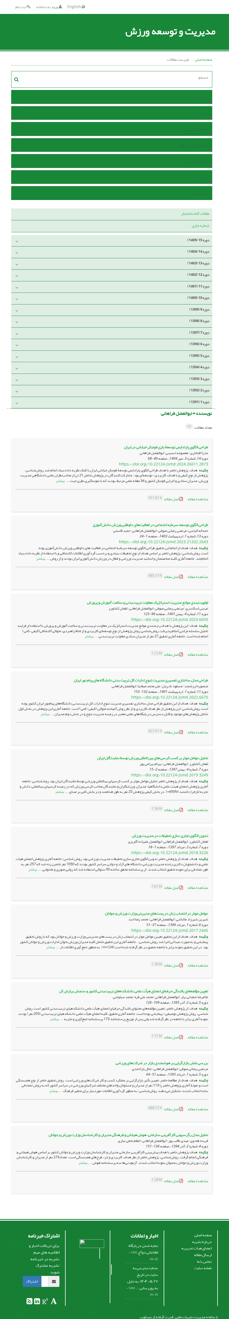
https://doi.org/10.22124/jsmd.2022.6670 (169, 697)
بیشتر (60, 480)
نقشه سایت (203, 1268)
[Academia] (53, 1302)
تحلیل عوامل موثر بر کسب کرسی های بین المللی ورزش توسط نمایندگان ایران (152, 758)
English (74, 7)
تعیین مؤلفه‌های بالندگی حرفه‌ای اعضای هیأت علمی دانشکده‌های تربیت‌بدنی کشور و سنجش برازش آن (133, 991)
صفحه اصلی (203, 59)
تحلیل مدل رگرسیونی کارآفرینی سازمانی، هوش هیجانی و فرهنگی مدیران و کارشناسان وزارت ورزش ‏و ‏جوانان (128, 1134)
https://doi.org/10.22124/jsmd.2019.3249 (169, 775)
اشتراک (32, 1281)
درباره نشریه (202, 1241)
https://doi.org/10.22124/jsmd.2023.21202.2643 (163, 542)
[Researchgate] (44, 1302)
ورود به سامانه (47, 7)
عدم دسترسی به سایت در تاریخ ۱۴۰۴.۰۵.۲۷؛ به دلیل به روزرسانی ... (142, 1277)
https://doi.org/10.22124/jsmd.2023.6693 (169, 619)
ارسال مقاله (198, 161)
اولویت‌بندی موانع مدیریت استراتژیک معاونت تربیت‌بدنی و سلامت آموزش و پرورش (147, 602)
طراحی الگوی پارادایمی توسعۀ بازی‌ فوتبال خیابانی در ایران (166, 447)
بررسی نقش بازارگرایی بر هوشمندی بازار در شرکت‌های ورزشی (162, 1063)
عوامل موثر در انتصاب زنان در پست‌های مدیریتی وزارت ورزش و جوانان (156, 913)
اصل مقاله (164, 499)
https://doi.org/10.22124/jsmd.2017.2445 (169, 930)
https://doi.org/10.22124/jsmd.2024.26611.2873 (163, 464)
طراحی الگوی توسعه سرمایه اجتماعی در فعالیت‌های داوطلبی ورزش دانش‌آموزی (150, 524)
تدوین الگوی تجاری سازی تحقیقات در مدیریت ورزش (170, 835)
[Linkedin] (36, 1302)
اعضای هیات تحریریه (196, 1248)
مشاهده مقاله (198, 499)
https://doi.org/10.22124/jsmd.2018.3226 (169, 853)
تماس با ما (199, 194)
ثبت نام (21, 7)
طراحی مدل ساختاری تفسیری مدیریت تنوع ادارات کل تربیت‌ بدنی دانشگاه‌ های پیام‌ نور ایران (141, 680)
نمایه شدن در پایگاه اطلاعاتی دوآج (143, 1249)
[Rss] (29, 1302)
